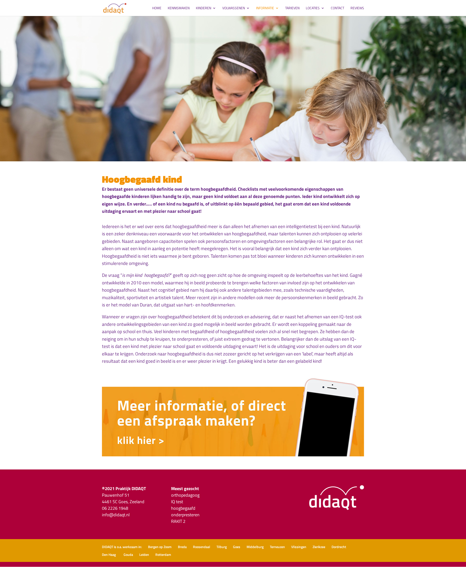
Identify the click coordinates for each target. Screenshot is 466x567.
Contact (337, 8)
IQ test (177, 501)
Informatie (265, 8)
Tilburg (221, 546)
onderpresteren (185, 514)
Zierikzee (319, 546)
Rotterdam (163, 554)
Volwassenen (233, 8)
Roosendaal (201, 546)
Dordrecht (339, 546)
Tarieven (292, 8)
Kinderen (203, 8)
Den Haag (109, 554)
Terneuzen (277, 546)
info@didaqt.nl (116, 514)
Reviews (357, 8)
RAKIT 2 (178, 521)
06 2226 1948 (115, 508)
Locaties (313, 8)
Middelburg (255, 546)
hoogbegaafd (183, 508)
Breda (182, 546)
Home (156, 8)
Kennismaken (179, 8)
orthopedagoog (185, 495)
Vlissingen (298, 546)
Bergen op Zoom (160, 546)
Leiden (144, 554)
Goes (236, 546)
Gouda (128, 554)
